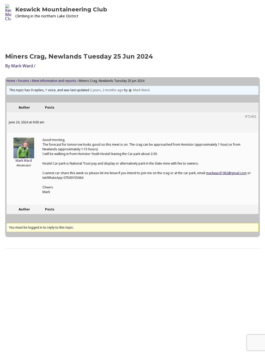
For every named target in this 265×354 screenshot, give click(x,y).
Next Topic (245, 262)
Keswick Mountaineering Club (61, 9)
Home (10, 81)
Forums (23, 81)
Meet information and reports (54, 81)
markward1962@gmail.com (226, 173)
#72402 (250, 116)
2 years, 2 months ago (106, 90)
